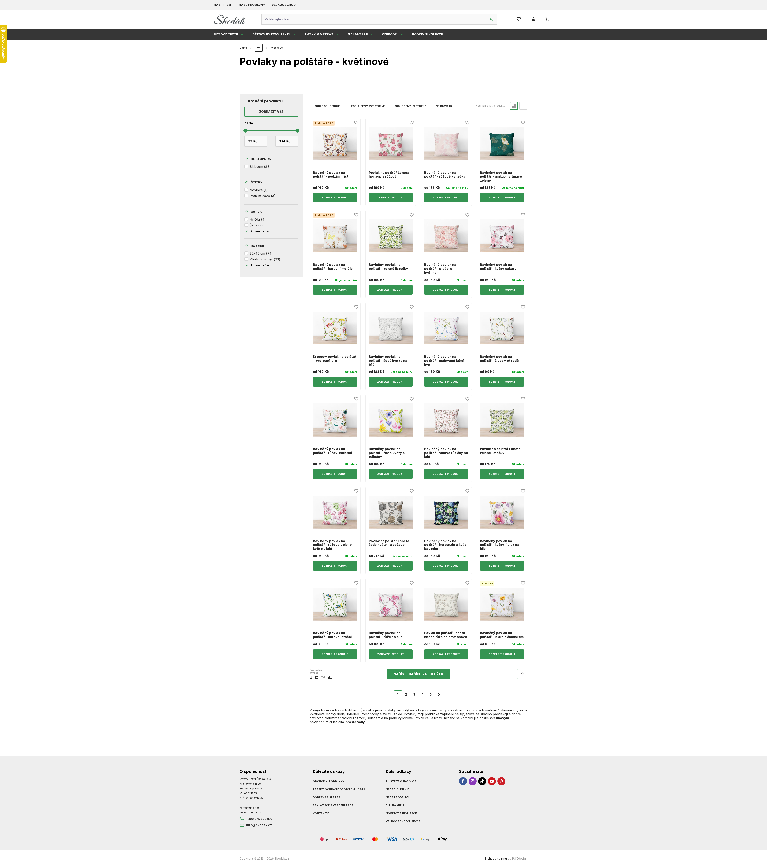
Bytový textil (226, 34)
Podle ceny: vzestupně (368, 106)
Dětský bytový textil (271, 34)
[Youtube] (492, 781)
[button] (514, 106)
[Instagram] (473, 781)
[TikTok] (482, 781)
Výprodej (390, 34)
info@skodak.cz (259, 825)
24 (323, 677)
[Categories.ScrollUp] (522, 674)
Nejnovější (444, 106)
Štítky (257, 182)
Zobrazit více (260, 231)
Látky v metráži (319, 34)
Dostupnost (262, 159)
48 (330, 677)
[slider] (245, 131)
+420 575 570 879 (259, 818)
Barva (256, 212)
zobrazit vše (271, 112)
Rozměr (257, 246)
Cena (248, 123)
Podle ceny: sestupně (410, 106)
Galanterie (358, 34)
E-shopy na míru (496, 858)
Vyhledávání (491, 19)
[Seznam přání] (356, 122)
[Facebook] (463, 781)
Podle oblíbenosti (327, 106)
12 (316, 677)
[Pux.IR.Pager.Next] (439, 694)
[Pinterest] (501, 781)
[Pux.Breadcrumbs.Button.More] (259, 48)
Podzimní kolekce (427, 34)
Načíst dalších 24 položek (418, 674)
